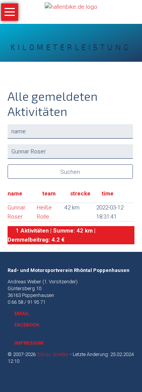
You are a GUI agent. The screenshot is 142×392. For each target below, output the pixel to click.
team (49, 193)
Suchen (70, 172)
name (15, 193)
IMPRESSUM (29, 343)
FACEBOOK (26, 325)
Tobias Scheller (53, 354)
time (108, 193)
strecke (80, 193)
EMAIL (21, 313)
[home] (71, 6)
